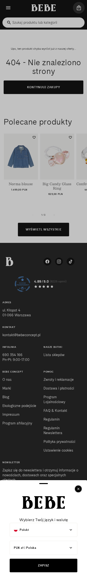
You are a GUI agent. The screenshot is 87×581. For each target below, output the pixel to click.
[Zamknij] (78, 489)
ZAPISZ (43, 565)
